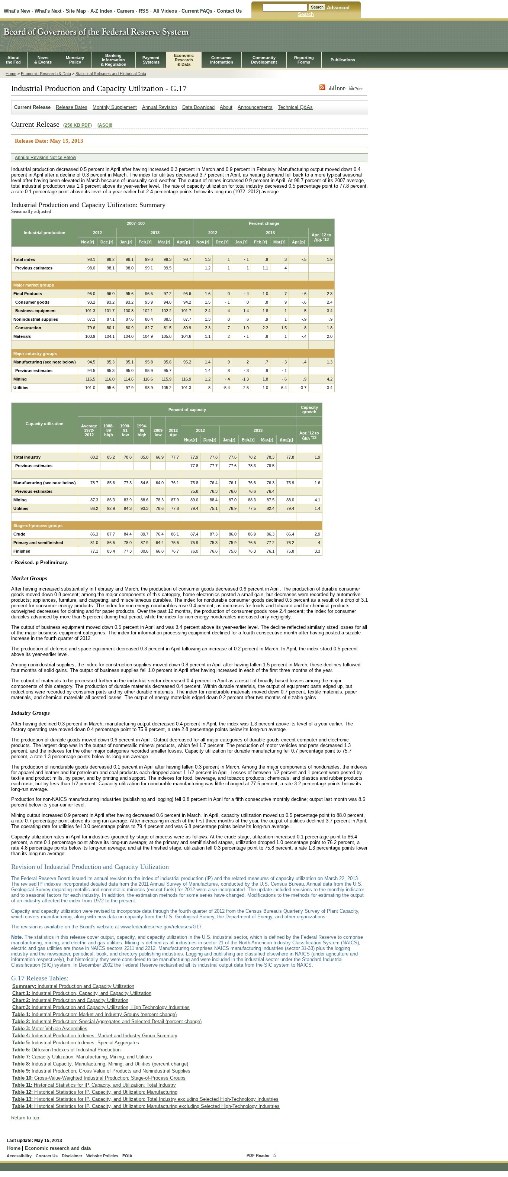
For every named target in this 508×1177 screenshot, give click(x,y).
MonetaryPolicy (75, 59)
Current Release (32, 107)
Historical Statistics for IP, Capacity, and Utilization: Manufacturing (94, 1092)
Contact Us (229, 11)
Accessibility (19, 1156)
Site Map (76, 11)
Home (11, 73)
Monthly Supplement (115, 107)
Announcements (255, 107)
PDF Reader (258, 1155)
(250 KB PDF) (77, 125)
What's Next (48, 11)
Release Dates (71, 107)
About (226, 107)
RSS (144, 11)
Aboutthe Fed (13, 59)
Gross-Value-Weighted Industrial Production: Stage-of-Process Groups (99, 1078)
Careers (125, 11)
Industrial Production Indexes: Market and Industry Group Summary (94, 1035)
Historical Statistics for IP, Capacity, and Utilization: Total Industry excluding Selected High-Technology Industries (145, 1099)
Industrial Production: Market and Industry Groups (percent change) (94, 1014)
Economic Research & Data (46, 73)
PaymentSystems (151, 59)
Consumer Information (221, 59)
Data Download (198, 107)
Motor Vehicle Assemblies (49, 1028)
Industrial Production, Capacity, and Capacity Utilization (81, 993)
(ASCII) (104, 125)
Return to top (25, 1118)
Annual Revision (159, 107)
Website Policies (102, 1156)
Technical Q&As (295, 107)
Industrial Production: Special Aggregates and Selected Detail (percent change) (107, 1021)
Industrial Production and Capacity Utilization (73, 986)
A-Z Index (101, 11)
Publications (343, 60)
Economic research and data (58, 1148)
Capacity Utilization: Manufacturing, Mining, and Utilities (82, 1057)
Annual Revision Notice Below (45, 157)
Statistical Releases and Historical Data (110, 73)
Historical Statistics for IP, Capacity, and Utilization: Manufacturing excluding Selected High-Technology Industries (146, 1106)
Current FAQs (196, 11)
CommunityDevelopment (264, 59)
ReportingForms (304, 59)
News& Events (43, 59)
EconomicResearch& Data (184, 60)
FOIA (127, 1156)
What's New (17, 11)
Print (358, 89)
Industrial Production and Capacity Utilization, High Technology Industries (101, 1007)
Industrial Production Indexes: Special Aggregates (75, 1042)
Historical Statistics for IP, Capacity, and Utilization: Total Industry (94, 1085)
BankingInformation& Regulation (113, 60)
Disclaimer (72, 1156)
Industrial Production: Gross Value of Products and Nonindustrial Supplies (101, 1071)
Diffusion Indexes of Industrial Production (66, 1049)
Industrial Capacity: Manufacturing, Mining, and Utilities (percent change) (100, 1064)
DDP (340, 89)
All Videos (165, 11)
